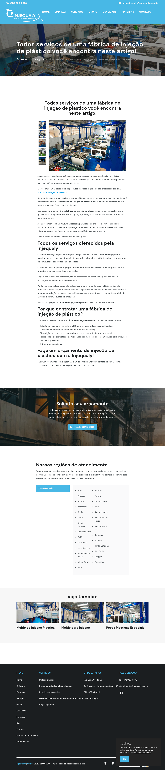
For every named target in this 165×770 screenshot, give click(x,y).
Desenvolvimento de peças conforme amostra (61, 698)
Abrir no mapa (91, 698)
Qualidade (109, 11)
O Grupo (20, 686)
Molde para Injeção (75, 630)
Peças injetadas (46, 704)
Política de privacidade (27, 735)
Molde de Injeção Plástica (35, 630)
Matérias (128, 11)
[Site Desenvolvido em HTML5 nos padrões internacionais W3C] (105, 764)
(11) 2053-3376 (18, 3)
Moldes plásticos (47, 679)
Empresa (60, 11)
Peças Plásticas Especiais (125, 630)
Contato (145, 11)
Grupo (19, 704)
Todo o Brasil (45, 488)
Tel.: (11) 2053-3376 (128, 679)
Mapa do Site (22, 741)
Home (46, 11)
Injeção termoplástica (49, 692)
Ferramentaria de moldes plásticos (55, 686)
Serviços (77, 11)
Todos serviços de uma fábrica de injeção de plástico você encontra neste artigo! (79, 47)
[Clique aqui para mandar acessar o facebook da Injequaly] (121, 692)
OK (124, 759)
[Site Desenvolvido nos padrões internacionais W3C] (112, 764)
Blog (18, 723)
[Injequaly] (23, 17)
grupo (93, 11)
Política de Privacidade (142, 753)
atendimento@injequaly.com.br (140, 3)
